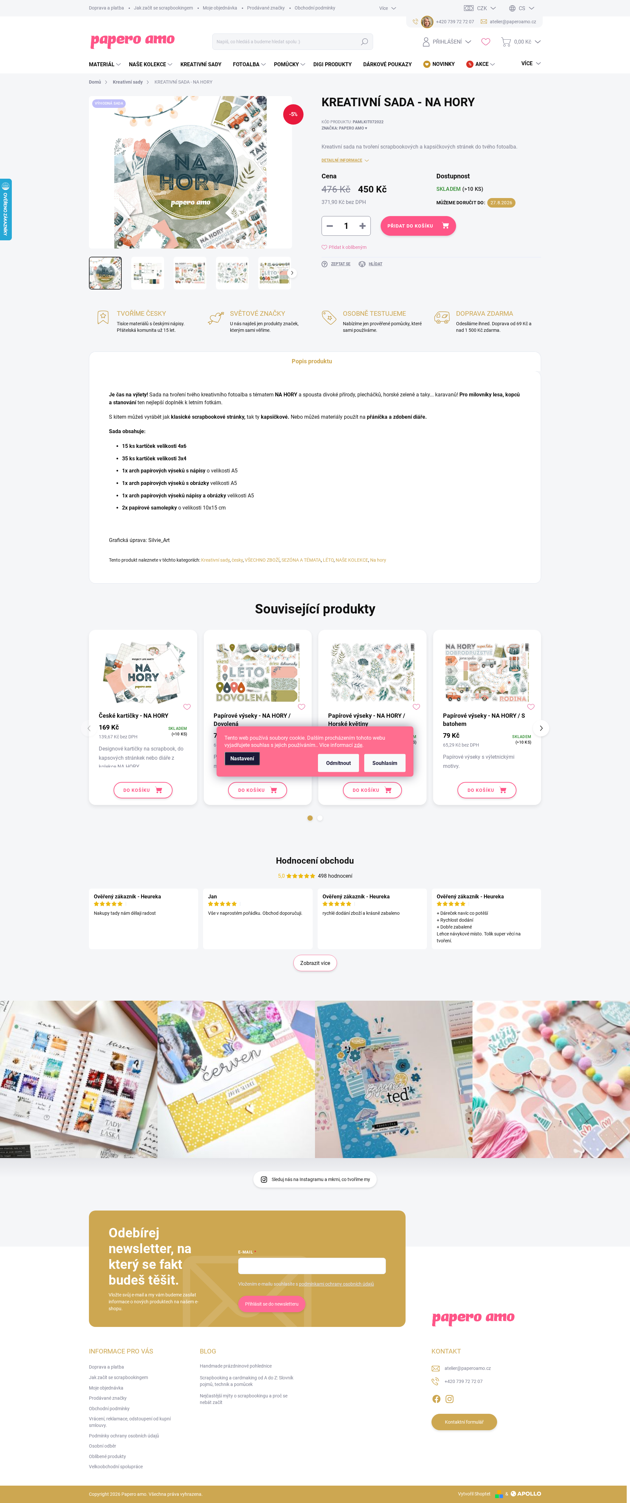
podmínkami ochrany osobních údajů (336, 1284)
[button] (310, 818)
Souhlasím (384, 763)
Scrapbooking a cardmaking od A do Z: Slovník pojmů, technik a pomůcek (246, 1381)
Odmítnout (338, 763)
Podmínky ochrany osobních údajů (124, 1435)
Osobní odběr (102, 1446)
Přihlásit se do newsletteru (272, 1304)
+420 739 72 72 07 (464, 1381)
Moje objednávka (220, 7)
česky (237, 560)
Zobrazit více (315, 963)
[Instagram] (449, 1398)
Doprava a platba (106, 7)
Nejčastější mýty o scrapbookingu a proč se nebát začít (243, 1399)
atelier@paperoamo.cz (468, 1368)
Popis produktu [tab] (312, 361)
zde (358, 745)
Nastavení (242, 758)
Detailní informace (342, 160)
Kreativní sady (215, 560)
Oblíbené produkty (107, 1456)
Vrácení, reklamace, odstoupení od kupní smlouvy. (130, 1422)
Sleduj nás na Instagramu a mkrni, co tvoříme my (321, 1179)
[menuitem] (105, 64)
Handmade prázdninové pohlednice (236, 1366)
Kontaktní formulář (464, 1422)
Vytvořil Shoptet (474, 1493)
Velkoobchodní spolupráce (116, 1466)
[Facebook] (436, 1398)
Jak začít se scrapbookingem (163, 7)
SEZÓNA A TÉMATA (301, 560)
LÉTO (328, 560)
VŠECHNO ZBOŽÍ (262, 560)
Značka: (344, 128)
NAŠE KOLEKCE (352, 560)
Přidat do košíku (410, 226)
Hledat (364, 41)
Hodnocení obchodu (315, 861)
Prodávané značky (266, 7)
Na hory (378, 560)
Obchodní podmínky (315, 7)
